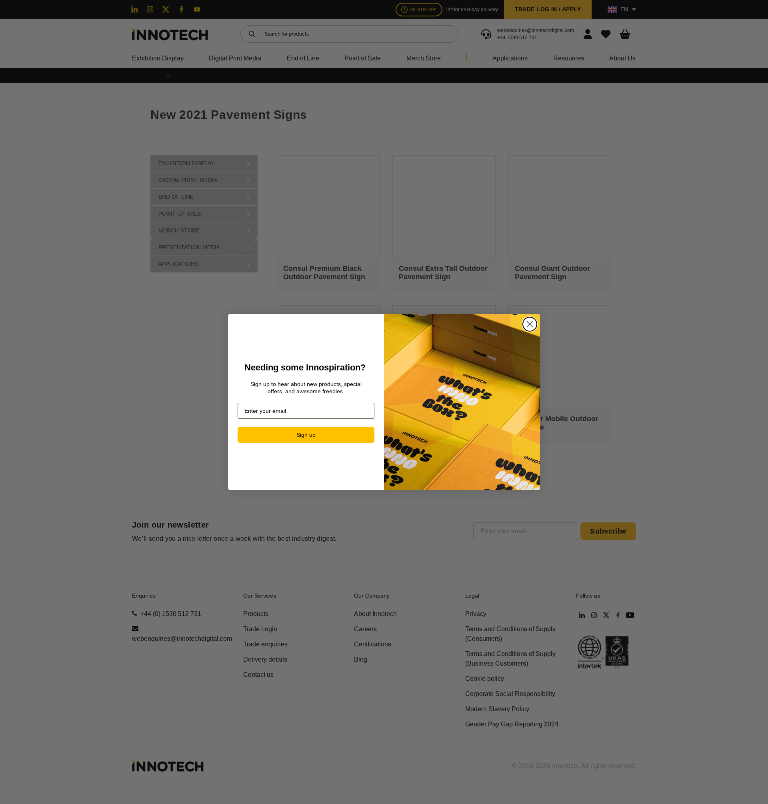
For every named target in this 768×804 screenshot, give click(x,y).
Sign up (306, 435)
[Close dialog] (530, 324)
